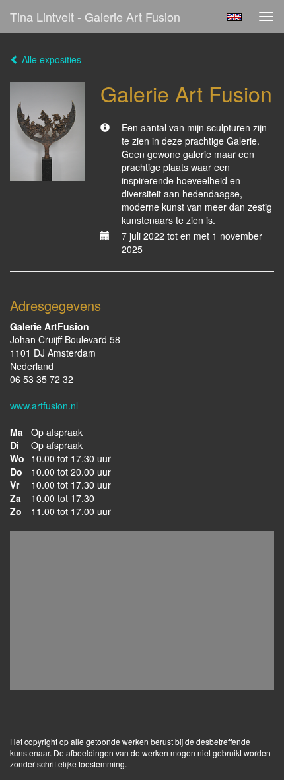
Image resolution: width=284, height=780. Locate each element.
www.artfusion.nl (44, 405)
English (234, 17)
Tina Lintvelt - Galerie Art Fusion (95, 16)
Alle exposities (50, 59)
